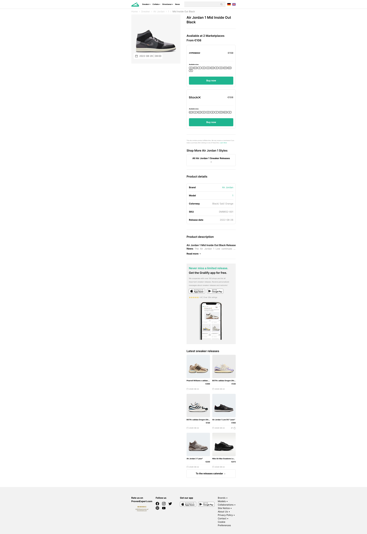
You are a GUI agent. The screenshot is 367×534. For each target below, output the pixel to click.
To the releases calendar (209, 473)
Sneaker (145, 4)
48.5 (229, 68)
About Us (223, 511)
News (177, 4)
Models (222, 501)
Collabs (156, 4)
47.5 (225, 68)
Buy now (211, 80)
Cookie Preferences (224, 524)
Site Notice (224, 508)
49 (191, 70)
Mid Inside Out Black (184, 11)
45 (217, 68)
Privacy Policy (225, 515)
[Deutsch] (229, 4)
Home (134, 11)
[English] (234, 4)
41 (199, 68)
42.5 (199, 112)
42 (204, 68)
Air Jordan (159, 11)
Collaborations (226, 504)
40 (191, 68)
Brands (222, 497)
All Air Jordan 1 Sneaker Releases (211, 158)
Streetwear (167, 4)
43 (208, 68)
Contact (222, 518)
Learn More (223, 143)
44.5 (212, 68)
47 (216, 112)
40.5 (195, 68)
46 (221, 68)
